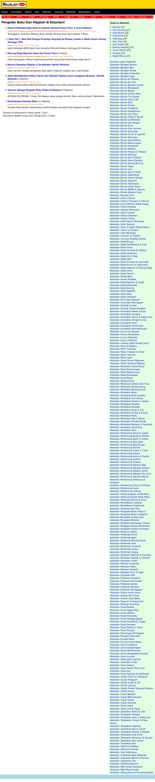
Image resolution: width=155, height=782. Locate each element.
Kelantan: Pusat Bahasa (122, 606)
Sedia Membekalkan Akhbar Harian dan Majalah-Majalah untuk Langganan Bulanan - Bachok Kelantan (56, 77)
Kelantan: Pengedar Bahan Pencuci (128, 511)
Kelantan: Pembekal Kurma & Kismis (129, 412)
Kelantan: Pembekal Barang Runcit (128, 389)
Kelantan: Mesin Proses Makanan (127, 360)
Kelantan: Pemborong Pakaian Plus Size (130, 473)
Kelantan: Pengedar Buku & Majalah (129, 514)
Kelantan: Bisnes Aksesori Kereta (126, 84)
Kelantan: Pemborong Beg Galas (126, 441)
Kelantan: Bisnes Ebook (122, 105)
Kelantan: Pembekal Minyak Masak (128, 421)
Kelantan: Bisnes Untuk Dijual (125, 186)
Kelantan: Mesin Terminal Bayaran (127, 363)
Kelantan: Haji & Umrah (122, 212)
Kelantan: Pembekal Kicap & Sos (127, 409)
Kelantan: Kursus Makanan (124, 337)
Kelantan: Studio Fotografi (123, 679)
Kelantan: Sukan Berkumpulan (126, 696)
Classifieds (16, 11)
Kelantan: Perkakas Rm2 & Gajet (126, 572)
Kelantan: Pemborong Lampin (125, 459)
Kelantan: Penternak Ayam (123, 537)
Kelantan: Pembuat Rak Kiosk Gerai (128, 499)
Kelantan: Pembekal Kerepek (125, 403)
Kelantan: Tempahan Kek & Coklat (127, 728)
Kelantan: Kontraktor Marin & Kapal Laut (131, 316)
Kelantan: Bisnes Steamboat (124, 174)
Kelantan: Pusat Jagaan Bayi (124, 609)
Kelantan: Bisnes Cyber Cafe (124, 99)
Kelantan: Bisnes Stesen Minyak (126, 177)
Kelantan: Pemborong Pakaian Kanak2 (130, 467)
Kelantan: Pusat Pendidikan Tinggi (127, 621)
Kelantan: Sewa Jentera (122, 665)
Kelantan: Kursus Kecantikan (125, 334)
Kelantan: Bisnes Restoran (123, 154)
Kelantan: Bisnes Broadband (124, 87)
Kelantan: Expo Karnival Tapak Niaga (129, 203)
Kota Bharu (118, 32)
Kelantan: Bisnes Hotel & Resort (126, 116)
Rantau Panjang (121, 47)
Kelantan (130, 16)
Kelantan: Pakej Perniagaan (124, 374)
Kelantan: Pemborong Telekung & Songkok (127, 481)
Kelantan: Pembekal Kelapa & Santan (129, 401)
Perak (56, 16)
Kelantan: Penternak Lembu (124, 548)
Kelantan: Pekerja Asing (122, 380)
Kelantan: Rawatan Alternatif (125, 635)
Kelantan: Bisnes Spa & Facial (125, 171)
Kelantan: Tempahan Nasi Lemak (127, 740)
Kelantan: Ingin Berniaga (123, 232)
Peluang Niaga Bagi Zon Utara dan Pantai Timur (32, 53)
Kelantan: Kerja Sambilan (123, 296)
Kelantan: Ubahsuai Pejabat (124, 746)
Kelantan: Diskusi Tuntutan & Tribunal (129, 200)
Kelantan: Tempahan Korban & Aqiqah (130, 731)
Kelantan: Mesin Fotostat (123, 348)
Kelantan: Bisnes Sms (121, 169)
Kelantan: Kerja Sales (121, 293)
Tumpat (116, 53)
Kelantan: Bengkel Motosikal (125, 73)
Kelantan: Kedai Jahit (121, 258)
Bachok (116, 26)
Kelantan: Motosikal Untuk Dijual (127, 366)
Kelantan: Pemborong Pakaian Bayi (128, 464)
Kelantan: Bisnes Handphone (125, 111)
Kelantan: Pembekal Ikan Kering (126, 398)
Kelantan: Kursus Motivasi (123, 340)
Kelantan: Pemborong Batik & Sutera (129, 438)
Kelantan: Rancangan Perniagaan (127, 633)
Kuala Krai (118, 35)
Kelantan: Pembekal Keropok (125, 406)
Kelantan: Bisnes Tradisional (124, 183)
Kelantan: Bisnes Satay (121, 166)
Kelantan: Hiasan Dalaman (123, 215)
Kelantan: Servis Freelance (123, 644)
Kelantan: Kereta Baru (121, 276)
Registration (85, 11)
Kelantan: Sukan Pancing (123, 702)
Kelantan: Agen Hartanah (123, 61)
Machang (117, 38)
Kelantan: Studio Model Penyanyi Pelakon (131, 688)
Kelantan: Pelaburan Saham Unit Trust (129, 383)
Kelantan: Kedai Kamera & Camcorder (129, 261)
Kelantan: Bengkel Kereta (123, 70)
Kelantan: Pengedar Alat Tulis (125, 508)
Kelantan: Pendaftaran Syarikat (126, 502)
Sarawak (142, 16)
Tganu (118, 16)
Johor (93, 16)
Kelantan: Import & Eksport (124, 229)
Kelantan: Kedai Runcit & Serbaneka (129, 264)
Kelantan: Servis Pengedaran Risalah (129, 653)
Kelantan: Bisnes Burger (122, 90)
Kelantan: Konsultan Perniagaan (126, 302)
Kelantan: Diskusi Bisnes (122, 198)
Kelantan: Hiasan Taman (122, 218)
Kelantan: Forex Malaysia (123, 206)
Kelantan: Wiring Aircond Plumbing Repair (131, 772)
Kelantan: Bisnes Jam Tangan (125, 122)
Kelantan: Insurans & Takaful (125, 235)
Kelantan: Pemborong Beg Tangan (127, 444)
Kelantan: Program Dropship (124, 604)
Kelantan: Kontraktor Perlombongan (128, 328)
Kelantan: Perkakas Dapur (123, 566)
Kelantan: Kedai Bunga (122, 241)
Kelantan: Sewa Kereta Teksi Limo (127, 667)
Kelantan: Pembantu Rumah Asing (127, 386)
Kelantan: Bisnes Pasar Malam (125, 140)
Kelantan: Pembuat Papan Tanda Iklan (129, 493)
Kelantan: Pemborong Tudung (125, 490)
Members (71, 11)
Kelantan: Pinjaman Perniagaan (126, 589)
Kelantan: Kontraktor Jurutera (125, 314)
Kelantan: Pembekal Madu (123, 415)
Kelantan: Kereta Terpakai (123, 279)
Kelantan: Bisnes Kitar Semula (125, 128)
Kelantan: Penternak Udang (124, 551)
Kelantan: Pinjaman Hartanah (125, 577)
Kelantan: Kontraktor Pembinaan (126, 325)
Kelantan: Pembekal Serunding (126, 427)
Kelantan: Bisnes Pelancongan (125, 142)
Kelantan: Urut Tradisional (123, 752)
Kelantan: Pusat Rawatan (123, 624)
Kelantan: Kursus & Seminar (124, 331)
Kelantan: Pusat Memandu (123, 615)
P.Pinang (44, 16)
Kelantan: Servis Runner (122, 656)
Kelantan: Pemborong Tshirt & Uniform (130, 485)
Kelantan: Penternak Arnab (123, 534)
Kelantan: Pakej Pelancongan (125, 369)
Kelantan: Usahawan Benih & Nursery (129, 757)
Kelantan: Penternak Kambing (125, 546)
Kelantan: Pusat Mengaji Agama (126, 618)
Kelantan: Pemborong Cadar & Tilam (129, 450)
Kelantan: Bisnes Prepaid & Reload (128, 151)
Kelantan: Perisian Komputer (124, 563)
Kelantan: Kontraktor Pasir (123, 322)
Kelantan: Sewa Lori (120, 670)
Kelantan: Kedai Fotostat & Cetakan (128, 250)
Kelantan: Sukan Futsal (122, 699)
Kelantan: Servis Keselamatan (125, 647)
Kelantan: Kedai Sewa (121, 270)
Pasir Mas (117, 41)
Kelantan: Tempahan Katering (125, 725)
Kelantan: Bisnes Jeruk (121, 125)
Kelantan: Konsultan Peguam (125, 299)
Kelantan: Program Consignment (126, 601)
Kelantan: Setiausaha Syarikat (125, 659)
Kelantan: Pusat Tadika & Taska (126, 627)
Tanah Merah (119, 50)
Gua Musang (119, 29)
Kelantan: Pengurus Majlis (123, 531)
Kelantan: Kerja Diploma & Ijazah (127, 282)
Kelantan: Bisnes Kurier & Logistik (127, 134)
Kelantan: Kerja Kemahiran (123, 285)
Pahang (106, 16)
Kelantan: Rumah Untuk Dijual (125, 641)
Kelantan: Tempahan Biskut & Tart (127, 711)
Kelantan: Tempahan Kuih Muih (126, 734)
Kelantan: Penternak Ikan (123, 543)
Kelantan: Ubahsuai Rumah (124, 749)
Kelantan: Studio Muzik (122, 691)
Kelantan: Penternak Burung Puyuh (128, 540)
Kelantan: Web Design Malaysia (126, 766)
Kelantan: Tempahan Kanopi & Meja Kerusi (128, 721)
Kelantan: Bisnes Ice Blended (125, 119)
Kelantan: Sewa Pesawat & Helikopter (129, 673)
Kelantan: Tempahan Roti (123, 743)
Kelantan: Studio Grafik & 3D (125, 682)
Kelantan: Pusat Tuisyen (122, 630)
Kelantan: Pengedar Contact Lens (127, 517)
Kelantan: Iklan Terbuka (122, 224)
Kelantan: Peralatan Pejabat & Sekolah (130, 557)
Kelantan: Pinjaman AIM (122, 575)
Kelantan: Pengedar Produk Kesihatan (129, 528)
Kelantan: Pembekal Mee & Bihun (127, 418)
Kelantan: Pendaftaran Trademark (127, 505)
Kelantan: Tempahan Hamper (125, 714)
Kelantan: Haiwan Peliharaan (125, 209)
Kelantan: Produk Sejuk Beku (125, 598)
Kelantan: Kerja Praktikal (122, 290)
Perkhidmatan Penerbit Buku (22, 101)
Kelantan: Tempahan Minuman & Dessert (131, 737)
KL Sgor (7, 16)
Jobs (37, 11)
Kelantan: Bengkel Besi (122, 67)
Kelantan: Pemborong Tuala (124, 488)
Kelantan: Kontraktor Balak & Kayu (128, 311)
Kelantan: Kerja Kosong (122, 287)
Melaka (81, 16)
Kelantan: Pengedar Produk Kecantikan (130, 525)
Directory (46, 11)
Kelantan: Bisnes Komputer (124, 131)
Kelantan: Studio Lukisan (123, 685)
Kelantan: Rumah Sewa (122, 638)
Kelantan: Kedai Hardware (123, 253)
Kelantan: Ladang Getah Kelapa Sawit (129, 343)
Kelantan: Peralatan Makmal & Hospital (130, 554)
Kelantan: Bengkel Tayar (122, 76)
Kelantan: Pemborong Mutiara (125, 461)
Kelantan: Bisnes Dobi (121, 102)
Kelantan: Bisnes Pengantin (124, 145)
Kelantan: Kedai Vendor (122, 273)
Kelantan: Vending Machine (124, 763)
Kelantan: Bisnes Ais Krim (123, 82)
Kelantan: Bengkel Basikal (123, 64)
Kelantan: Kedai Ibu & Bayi (124, 256)
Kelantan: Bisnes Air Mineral (124, 79)
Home (5, 11)
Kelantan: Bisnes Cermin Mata (125, 93)
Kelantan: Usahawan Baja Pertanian (128, 754)
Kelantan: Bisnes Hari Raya (124, 113)
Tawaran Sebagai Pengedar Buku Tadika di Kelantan (34, 90)
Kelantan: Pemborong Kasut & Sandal (129, 456)
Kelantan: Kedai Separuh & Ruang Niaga (131, 267)
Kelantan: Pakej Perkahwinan (125, 372)
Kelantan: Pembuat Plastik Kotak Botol (130, 496)
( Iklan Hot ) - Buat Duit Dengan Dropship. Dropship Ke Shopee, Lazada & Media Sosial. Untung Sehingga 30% (57, 40)
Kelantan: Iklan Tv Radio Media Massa (129, 227)
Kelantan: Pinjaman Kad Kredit (126, 580)
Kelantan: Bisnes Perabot (123, 148)
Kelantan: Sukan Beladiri (122, 694)
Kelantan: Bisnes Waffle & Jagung (127, 189)
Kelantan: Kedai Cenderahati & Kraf (128, 244)
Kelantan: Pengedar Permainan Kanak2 (130, 522)
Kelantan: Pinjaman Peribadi (124, 586)
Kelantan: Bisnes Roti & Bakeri (125, 157)
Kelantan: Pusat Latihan (122, 612)
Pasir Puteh (118, 44)
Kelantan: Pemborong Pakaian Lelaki (129, 470)
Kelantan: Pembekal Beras (123, 392)
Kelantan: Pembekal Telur (123, 430)
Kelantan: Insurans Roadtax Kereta (128, 238)
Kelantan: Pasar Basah (121, 377)
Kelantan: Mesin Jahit (121, 357)
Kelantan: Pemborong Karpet (125, 453)
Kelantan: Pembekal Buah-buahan (127, 395)
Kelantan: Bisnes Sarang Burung (126, 163)
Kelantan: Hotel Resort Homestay (127, 221)
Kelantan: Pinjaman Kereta (123, 583)
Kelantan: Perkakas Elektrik (124, 569)
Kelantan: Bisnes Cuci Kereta (124, 96)
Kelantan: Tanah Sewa (121, 705)
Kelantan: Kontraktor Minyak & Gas (128, 319)
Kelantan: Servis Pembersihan (125, 650)
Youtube (58, 11)
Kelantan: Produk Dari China (124, 595)
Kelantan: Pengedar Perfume (124, 519)
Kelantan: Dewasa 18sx (122, 195)
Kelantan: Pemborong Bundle (125, 447)
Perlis (19, 16)
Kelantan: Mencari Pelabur (123, 345)
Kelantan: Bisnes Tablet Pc (123, 180)
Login (97, 11)
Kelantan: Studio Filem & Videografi (128, 676)
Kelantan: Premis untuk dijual (125, 592)
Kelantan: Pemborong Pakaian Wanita (129, 476)
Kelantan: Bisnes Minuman (124, 137)
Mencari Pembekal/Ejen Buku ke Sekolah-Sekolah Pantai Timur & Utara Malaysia (50, 27)
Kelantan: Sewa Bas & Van (123, 662)
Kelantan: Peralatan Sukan (123, 560)
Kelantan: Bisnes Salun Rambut (126, 160)
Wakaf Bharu (119, 55)
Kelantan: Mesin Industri (122, 354)
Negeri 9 (68, 16)
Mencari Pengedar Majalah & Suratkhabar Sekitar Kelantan (38, 64)
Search (28, 11)
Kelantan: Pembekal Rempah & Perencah (131, 424)
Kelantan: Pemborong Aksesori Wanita (129, 435)
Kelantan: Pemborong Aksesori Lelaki (129, 432)
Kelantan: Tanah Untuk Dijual (125, 708)
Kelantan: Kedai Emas (121, 247)
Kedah (32, 16)
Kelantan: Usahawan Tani (123, 760)
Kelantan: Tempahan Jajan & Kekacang (130, 717)
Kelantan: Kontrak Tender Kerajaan (128, 308)
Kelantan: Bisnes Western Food (126, 192)
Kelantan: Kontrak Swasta (123, 305)
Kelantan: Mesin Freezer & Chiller (127, 351)
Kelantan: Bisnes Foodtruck (124, 108)
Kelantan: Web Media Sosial (124, 769)
